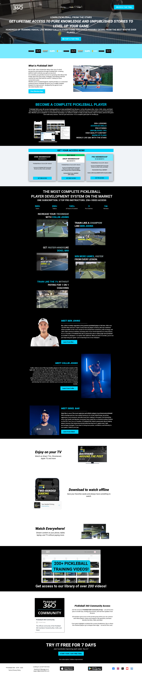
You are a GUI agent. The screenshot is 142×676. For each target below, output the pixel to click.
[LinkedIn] (132, 668)
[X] (122, 668)
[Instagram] (118, 668)
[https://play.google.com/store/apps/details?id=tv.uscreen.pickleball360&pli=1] (95, 668)
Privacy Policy (17, 670)
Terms (10, 670)
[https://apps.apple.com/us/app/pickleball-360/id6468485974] (67, 668)
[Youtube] (127, 668)
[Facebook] (113, 668)
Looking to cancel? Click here (41, 667)
